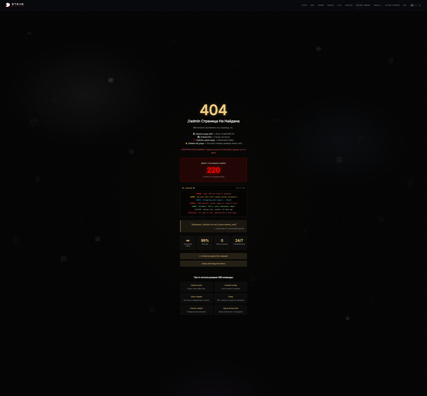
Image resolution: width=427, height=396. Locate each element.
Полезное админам (363, 5)
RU (412, 5)
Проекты (330, 5)
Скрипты (321, 5)
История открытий (392, 5)
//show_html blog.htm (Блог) (213, 263)
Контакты (348, 5)
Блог (405, 5)
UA (416, 5)
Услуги (304, 5)
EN (419, 5)
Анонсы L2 (378, 5)
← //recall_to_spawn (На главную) (213, 256)
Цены (312, 5)
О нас (339, 5)
